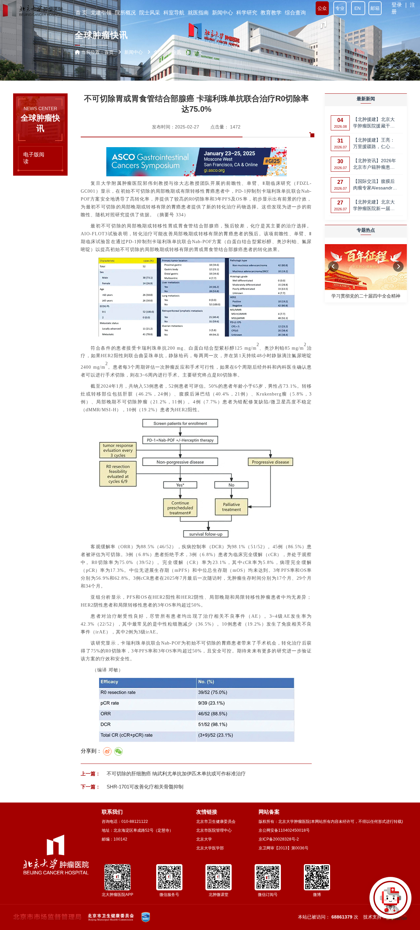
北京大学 (204, 839)
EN (358, 8)
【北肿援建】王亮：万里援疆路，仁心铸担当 (374, 143)
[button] (333, 267)
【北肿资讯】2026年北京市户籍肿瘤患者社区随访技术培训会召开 (374, 164)
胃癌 (210, 191)
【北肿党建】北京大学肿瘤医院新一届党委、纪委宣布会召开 (374, 205)
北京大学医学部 (210, 848)
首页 (109, 52)
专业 (340, 8)
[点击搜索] (390, 900)
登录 (396, 5)
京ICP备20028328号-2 (279, 839)
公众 (322, 8)
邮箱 (375, 8)
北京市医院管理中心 (214, 830)
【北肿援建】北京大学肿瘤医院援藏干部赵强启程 (374, 123)
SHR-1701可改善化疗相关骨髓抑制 (144, 786)
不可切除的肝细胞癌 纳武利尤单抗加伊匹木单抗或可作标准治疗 (175, 773)
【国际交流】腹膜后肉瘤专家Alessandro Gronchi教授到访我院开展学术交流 (375, 185)
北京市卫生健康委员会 (216, 821)
